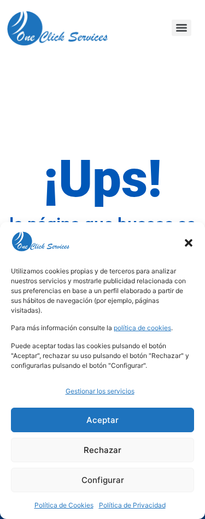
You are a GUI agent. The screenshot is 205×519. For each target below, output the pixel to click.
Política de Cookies (63, 505)
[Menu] (181, 28)
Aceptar (102, 420)
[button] (188, 242)
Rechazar (102, 450)
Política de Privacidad (132, 505)
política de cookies (142, 328)
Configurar (102, 480)
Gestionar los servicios (100, 391)
